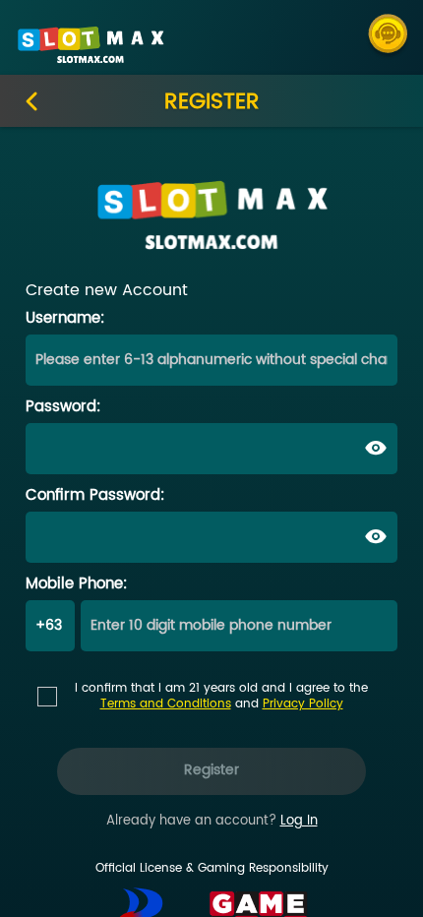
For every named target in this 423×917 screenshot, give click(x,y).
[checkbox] (211, 690)
